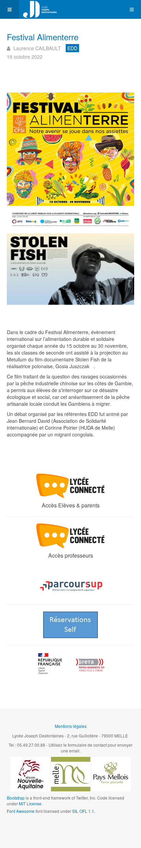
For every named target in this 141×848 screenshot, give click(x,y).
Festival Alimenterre (42, 37)
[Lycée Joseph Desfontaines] (39, 9)
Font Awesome (21, 811)
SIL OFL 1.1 (83, 811)
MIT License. (30, 803)
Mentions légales (71, 726)
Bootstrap (16, 798)
